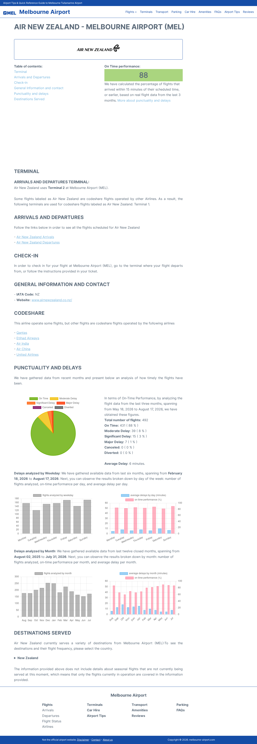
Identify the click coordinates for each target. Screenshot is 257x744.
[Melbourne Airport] (9, 13)
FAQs (217, 11)
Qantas (21, 333)
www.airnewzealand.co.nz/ (52, 300)
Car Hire (190, 11)
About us (108, 739)
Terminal (20, 72)
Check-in (21, 83)
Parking (176, 11)
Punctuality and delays (31, 94)
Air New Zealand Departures (38, 242)
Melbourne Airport (44, 12)
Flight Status (51, 721)
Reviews (248, 11)
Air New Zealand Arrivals (35, 237)
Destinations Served (29, 99)
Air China (23, 349)
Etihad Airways (27, 338)
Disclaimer (83, 739)
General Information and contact (38, 88)
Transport (162, 11)
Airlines (47, 727)
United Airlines (27, 355)
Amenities (205, 11)
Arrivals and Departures (32, 77)
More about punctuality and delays (143, 100)
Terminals (146, 11)
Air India (22, 343)
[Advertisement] (98, 135)
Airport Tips (232, 11)
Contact (95, 739)
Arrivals (48, 710)
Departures (50, 716)
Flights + (131, 11)
